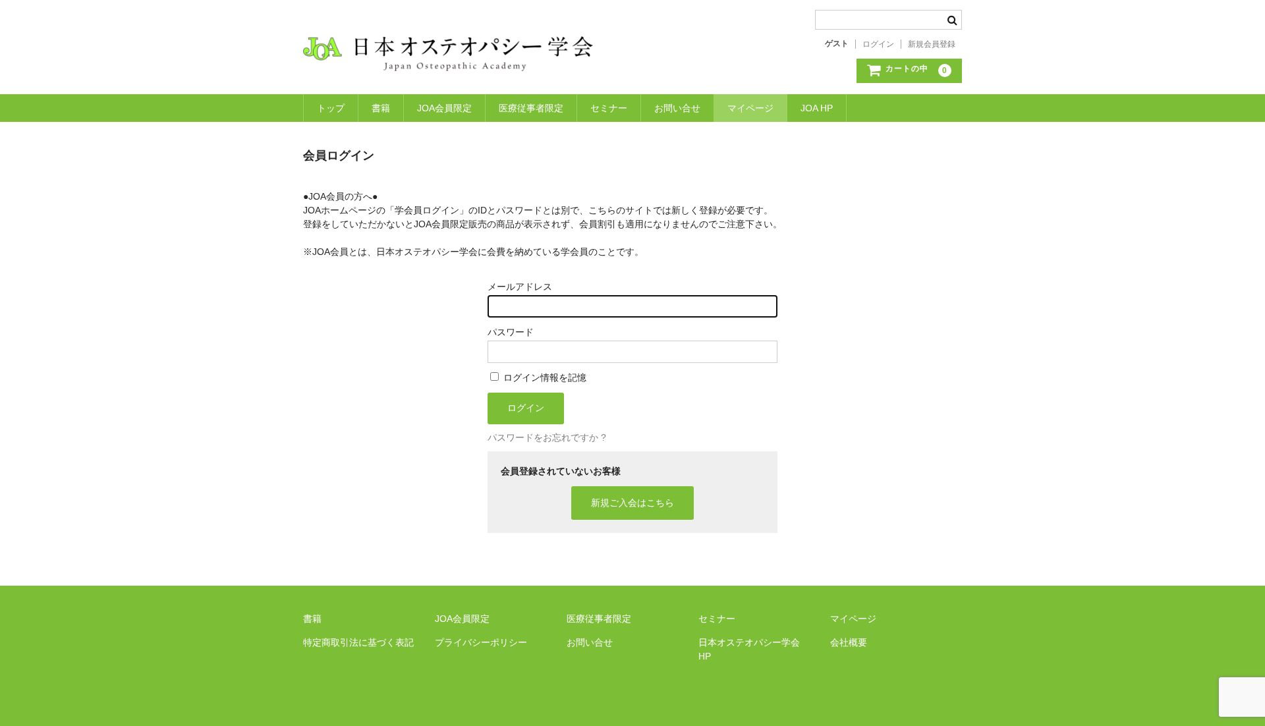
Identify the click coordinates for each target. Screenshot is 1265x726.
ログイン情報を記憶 (543, 377)
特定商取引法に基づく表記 (358, 642)
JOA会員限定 (444, 108)
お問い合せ (677, 108)
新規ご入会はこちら (632, 502)
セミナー (608, 108)
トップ (331, 108)
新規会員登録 (931, 44)
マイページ (750, 108)
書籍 (381, 108)
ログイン (878, 44)
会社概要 (848, 642)
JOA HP (817, 108)
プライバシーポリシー (481, 642)
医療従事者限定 (531, 108)
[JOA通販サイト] (448, 57)
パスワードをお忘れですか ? (547, 437)
